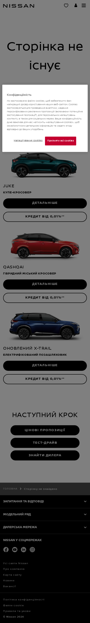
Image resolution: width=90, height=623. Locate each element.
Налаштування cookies (28, 140)
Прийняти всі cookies (60, 141)
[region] (45, 118)
